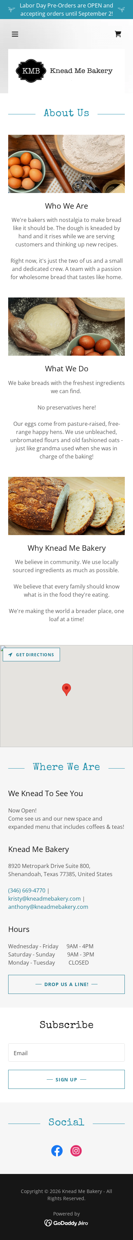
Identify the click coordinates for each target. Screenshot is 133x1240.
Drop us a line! (66, 984)
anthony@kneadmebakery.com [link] (48, 907)
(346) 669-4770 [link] (26, 890)
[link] (56, 1152)
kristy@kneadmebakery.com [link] (44, 898)
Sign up (67, 1079)
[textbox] (66, 1052)
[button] (21, 34)
